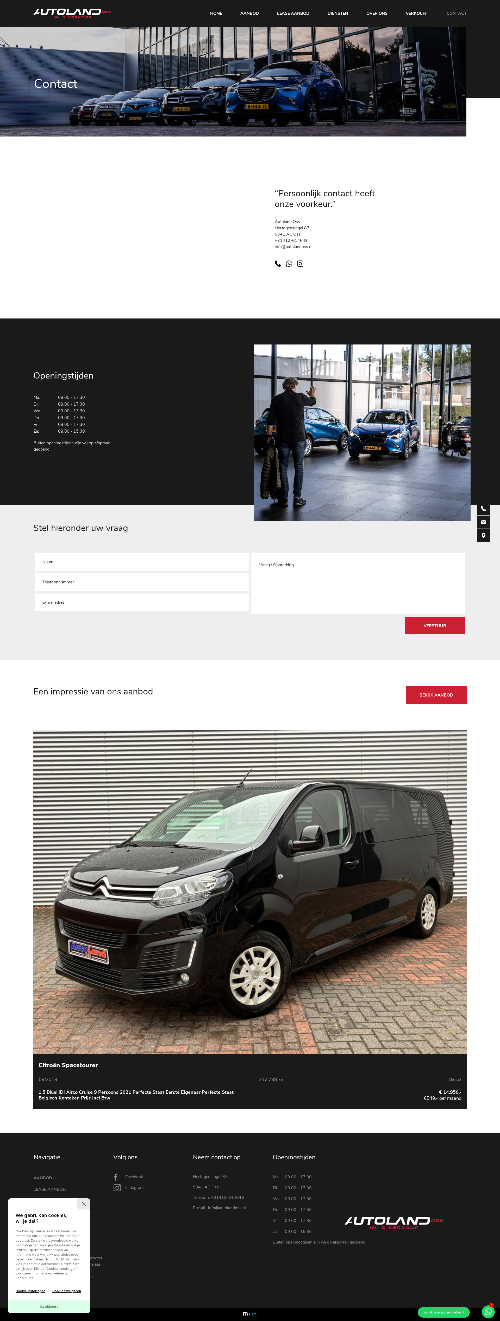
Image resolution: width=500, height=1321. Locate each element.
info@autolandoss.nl (293, 247)
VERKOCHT (417, 13)
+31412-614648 (291, 240)
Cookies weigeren (66, 1291)
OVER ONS (377, 13)
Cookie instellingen (30, 1291)
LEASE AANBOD (293, 13)
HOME (216, 13)
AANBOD (249, 13)
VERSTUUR (435, 626)
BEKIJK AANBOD (436, 695)
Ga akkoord (49, 1307)
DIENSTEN (338, 13)
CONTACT (457, 13)
